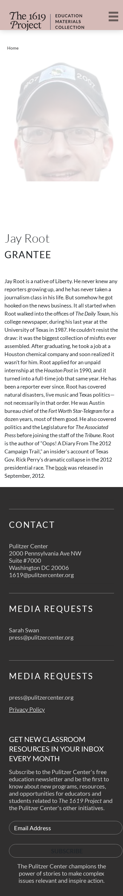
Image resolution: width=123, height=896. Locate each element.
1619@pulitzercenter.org (41, 574)
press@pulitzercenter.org (41, 637)
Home (13, 47)
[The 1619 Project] (40, 17)
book (61, 467)
